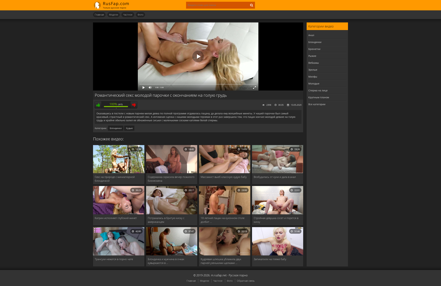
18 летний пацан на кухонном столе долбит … (222, 219)
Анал (311, 35)
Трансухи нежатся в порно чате (114, 259)
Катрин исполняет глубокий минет (116, 218)
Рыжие (312, 56)
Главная (99, 14)
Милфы (312, 76)
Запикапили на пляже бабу (270, 259)
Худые (129, 128)
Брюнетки (314, 49)
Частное (127, 14)
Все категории (316, 104)
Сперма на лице (318, 90)
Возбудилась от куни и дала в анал (275, 177)
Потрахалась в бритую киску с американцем (166, 219)
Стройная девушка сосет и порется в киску (276, 219)
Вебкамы (313, 62)
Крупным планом (318, 97)
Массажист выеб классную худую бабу (224, 177)
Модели (113, 14)
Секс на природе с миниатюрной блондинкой (115, 178)
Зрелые (312, 69)
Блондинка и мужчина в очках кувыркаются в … (166, 261)
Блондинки (116, 128)
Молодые (313, 83)
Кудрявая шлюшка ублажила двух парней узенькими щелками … (221, 261)
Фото (140, 14)
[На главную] (113, 5)
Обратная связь (246, 280)
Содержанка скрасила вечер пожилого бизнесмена (171, 178)
